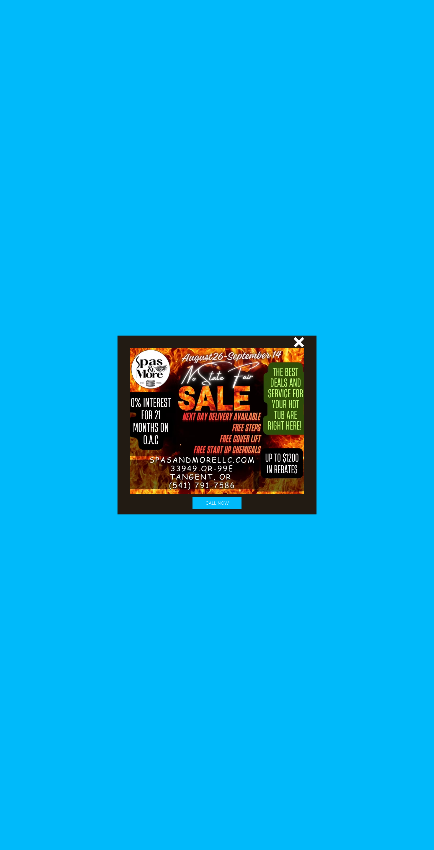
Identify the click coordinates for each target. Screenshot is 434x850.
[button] (299, 342)
